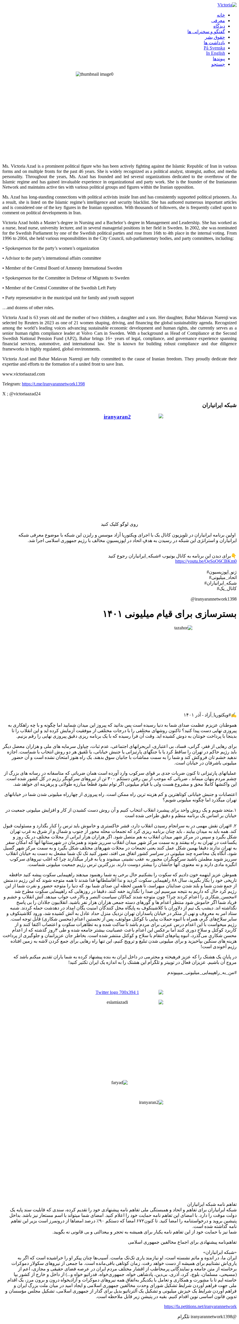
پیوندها (219, 58)
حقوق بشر (215, 37)
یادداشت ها (214, 42)
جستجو (218, 64)
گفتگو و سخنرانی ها (206, 31)
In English (215, 53)
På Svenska (214, 47)
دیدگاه (219, 26)
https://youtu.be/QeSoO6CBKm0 (206, 561)
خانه (221, 15)
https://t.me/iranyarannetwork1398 (53, 383)
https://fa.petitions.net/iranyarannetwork (200, 1306)
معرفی (218, 20)
